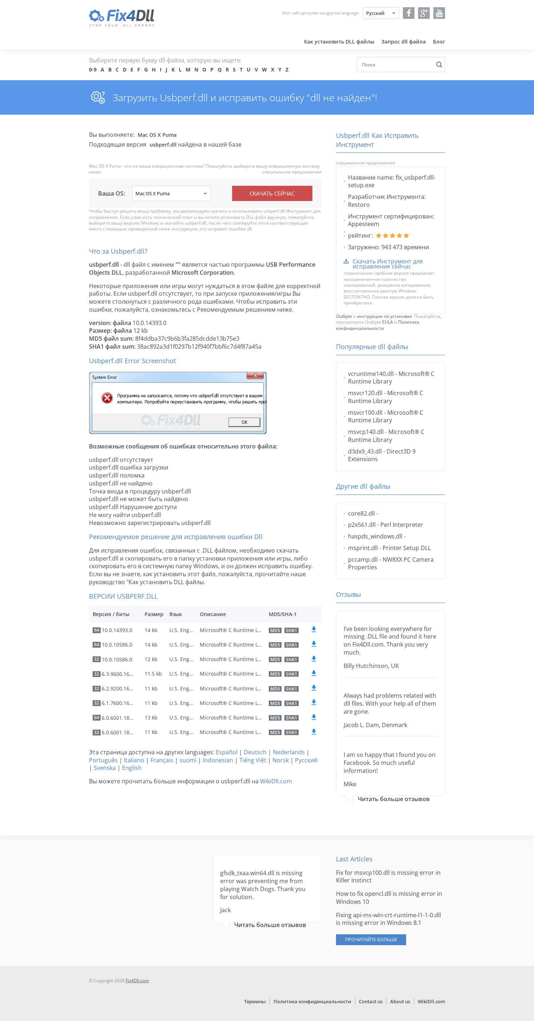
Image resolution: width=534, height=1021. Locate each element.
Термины (255, 1001)
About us (400, 1001)
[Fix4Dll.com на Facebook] (408, 13)
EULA (387, 322)
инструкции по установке (384, 316)
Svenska (105, 768)
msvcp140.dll (366, 432)
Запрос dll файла (403, 41)
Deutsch (255, 752)
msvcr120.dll (365, 393)
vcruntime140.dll (371, 374)
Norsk (280, 760)
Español (227, 752)
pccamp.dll (363, 559)
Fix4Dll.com (137, 980)
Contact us (371, 1001)
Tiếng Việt (252, 760)
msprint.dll (363, 548)
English (132, 768)
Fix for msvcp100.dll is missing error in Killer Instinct (388, 877)
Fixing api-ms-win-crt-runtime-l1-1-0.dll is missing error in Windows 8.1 (388, 919)
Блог (439, 41)
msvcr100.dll (365, 413)
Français (161, 760)
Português (103, 760)
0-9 (93, 69)
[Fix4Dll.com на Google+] (424, 13)
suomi (188, 760)
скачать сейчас (272, 193)
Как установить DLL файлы (339, 41)
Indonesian (218, 760)
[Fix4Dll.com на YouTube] (439, 13)
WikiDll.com (276, 781)
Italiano (134, 760)
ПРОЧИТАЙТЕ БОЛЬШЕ (371, 939)
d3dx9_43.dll (365, 451)
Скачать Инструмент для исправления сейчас (388, 264)
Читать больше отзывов (394, 799)
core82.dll (361, 513)
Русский (306, 760)
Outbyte (344, 316)
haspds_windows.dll (375, 536)
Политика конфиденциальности (377, 325)
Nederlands (289, 752)
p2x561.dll (362, 525)
